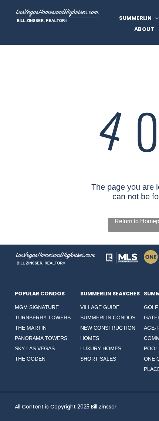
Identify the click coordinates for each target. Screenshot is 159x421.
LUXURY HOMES (100, 348)
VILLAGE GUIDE (99, 307)
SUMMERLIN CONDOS (107, 317)
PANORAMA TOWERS (41, 338)
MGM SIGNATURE (37, 307)
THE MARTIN (31, 328)
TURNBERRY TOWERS (43, 317)
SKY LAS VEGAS (35, 348)
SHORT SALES (98, 359)
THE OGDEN (30, 359)
